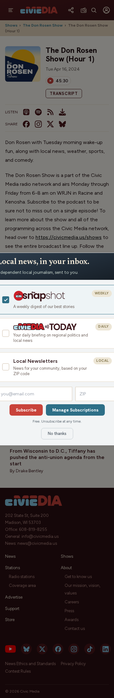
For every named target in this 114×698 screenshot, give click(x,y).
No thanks (57, 433)
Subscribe (26, 410)
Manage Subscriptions (75, 410)
